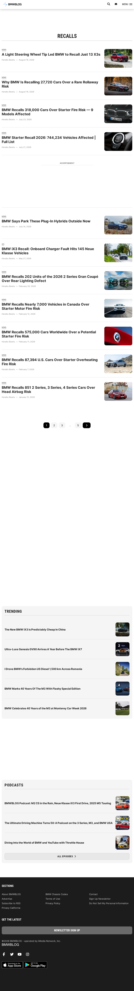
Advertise (7, 898)
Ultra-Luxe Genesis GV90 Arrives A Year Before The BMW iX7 (43, 649)
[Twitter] (13, 955)
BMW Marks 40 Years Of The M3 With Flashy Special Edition (42, 688)
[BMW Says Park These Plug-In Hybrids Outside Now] (118, 225)
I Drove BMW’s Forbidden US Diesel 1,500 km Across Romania (43, 669)
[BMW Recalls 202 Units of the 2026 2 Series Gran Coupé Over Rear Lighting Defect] (118, 280)
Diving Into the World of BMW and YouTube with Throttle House (44, 842)
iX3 (3, 244)
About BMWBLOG (11, 894)
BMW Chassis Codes (57, 894)
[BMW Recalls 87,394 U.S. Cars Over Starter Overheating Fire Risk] (118, 363)
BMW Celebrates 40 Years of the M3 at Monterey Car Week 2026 (46, 708)
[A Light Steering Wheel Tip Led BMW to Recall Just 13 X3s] (118, 58)
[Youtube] (20, 955)
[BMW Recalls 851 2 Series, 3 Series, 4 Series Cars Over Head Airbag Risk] (118, 391)
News (4, 50)
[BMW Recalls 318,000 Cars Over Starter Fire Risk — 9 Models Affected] (118, 113)
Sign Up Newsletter (100, 898)
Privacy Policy (53, 903)
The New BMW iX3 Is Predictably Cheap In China (35, 629)
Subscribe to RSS (11, 903)
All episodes (65, 856)
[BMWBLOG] (67, 945)
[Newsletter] (116, 4)
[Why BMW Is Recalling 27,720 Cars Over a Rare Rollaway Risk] (118, 86)
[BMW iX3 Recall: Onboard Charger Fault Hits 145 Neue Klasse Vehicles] (118, 252)
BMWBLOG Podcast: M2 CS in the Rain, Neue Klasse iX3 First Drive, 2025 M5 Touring (58, 803)
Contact (93, 894)
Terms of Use (53, 898)
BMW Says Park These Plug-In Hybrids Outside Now (46, 221)
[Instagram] (28, 955)
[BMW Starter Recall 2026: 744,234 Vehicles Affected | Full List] (118, 141)
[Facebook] (5, 955)
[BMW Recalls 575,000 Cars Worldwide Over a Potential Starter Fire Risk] (118, 336)
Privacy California (11, 907)
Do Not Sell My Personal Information (109, 903)
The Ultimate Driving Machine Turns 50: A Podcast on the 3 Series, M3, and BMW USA (59, 823)
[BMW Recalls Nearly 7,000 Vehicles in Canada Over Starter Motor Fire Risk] (118, 308)
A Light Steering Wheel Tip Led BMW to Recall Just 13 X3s (51, 54)
